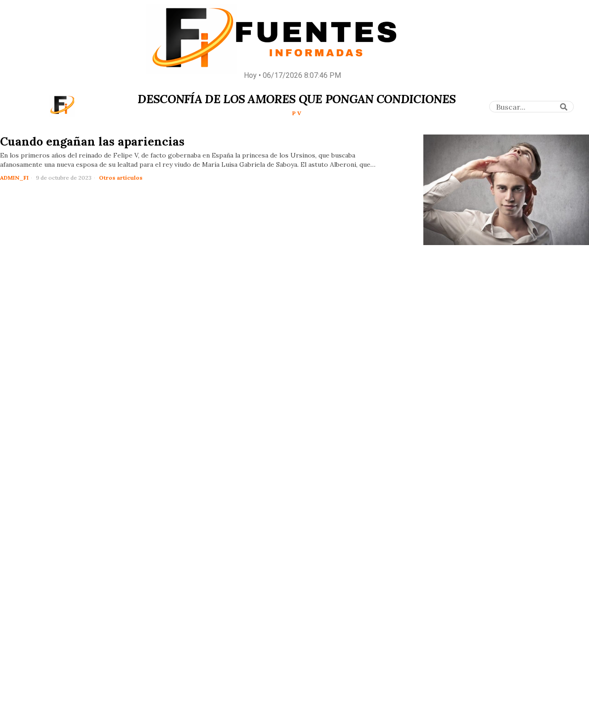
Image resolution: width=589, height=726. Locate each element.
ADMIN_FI (14, 177)
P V (296, 113)
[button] (564, 107)
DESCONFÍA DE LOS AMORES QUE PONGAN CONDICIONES (297, 99)
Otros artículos (121, 177)
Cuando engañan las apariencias (92, 141)
